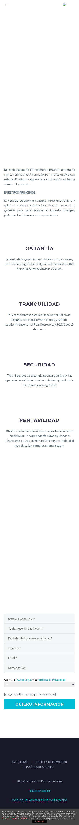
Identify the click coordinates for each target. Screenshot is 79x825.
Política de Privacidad (51, 680)
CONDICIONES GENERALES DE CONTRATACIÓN (39, 800)
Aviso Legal (24, 680)
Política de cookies (39, 791)
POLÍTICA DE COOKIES (39, 767)
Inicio (8, 10)
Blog (24, 10)
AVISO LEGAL (20, 762)
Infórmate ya (39, 567)
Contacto (44, 10)
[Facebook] (37, 748)
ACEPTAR (39, 821)
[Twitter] (42, 748)
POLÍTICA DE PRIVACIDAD (51, 762)
